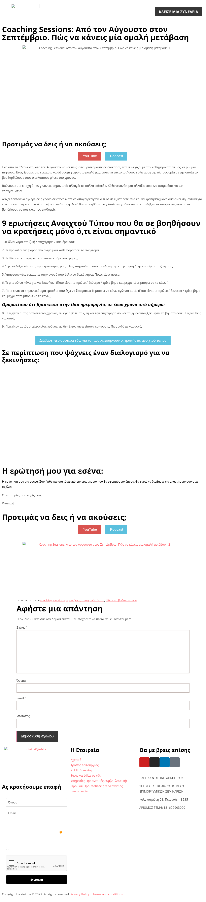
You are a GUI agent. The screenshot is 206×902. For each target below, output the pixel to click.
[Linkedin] (165, 762)
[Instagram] (154, 762)
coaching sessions (52, 600)
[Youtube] (144, 762)
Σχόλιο (21, 627)
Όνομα (22, 680)
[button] (6, 12)
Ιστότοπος (23, 716)
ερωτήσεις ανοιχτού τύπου (85, 600)
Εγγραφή (36, 879)
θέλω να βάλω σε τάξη (121, 600)
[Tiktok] (175, 762)
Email (21, 698)
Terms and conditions (108, 894)
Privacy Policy (80, 894)
